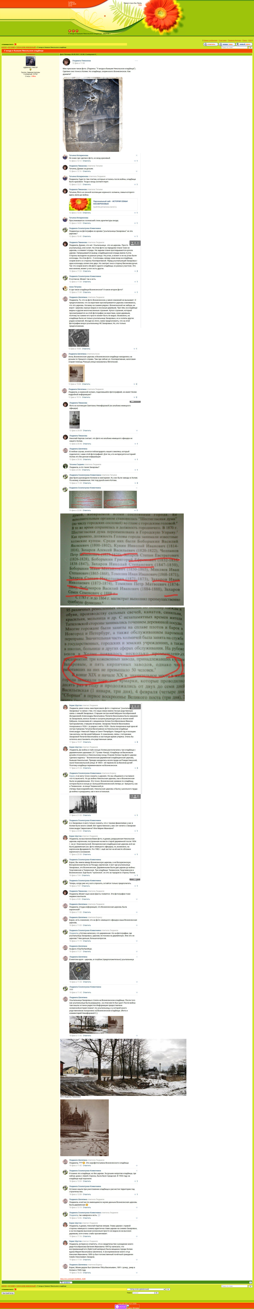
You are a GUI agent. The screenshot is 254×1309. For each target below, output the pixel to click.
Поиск (244, 40)
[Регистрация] (73, 30)
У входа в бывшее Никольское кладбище (51, 47)
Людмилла (30, 54)
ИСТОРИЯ (11, 47)
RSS (140, 5)
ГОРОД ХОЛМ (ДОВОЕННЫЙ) (26, 47)
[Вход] (77, 30)
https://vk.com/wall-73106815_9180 (73, 1279)
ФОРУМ (4, 47)
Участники (223, 40)
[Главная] (69, 30)
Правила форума (234, 40)
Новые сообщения (210, 40)
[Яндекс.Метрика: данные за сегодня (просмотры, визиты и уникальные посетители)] (133, 1306)
